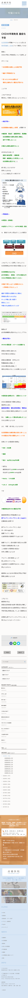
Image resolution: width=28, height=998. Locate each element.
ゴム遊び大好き (4, 734)
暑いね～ (3, 688)
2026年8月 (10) (9, 758)
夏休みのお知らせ (5, 717)
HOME (3, 912)
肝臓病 (3, 952)
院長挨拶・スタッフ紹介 (7, 918)
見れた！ (3, 740)
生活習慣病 (4, 42)
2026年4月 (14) (9, 766)
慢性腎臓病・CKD (7, 45)
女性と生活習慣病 (6, 946)
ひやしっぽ (3, 693)
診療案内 (4, 937)
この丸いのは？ (4, 711)
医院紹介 (4, 915)
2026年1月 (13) (9, 772)
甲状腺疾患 (4, 949)
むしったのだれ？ (5, 728)
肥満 (3, 958)
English (3, 924)
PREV (7, 652)
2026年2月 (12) (9, 770)
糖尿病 (3, 943)
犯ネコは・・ (4, 699)
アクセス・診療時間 (6, 921)
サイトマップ (5, 927)
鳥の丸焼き (3, 705)
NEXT (20, 652)
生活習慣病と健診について (7, 955)
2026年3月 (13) (9, 768)
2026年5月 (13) (9, 764)
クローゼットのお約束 (6, 722)
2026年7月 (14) (9, 760)
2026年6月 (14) (9, 762)
